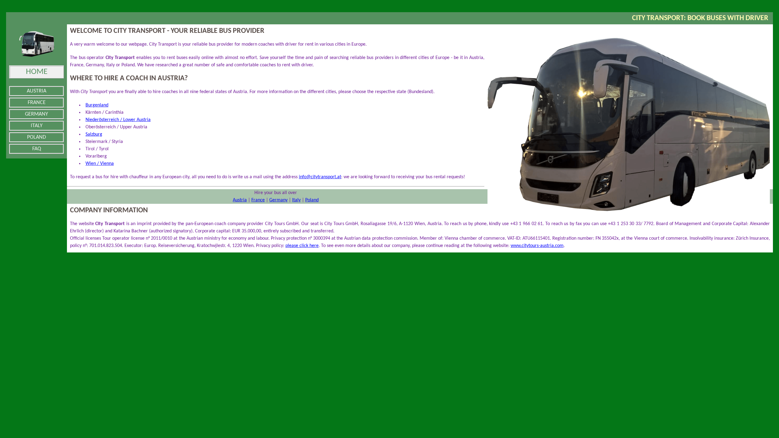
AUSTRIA (36, 91)
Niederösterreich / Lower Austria (118, 119)
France (258, 200)
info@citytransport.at (320, 177)
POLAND (36, 137)
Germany (278, 200)
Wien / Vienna (100, 163)
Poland (312, 200)
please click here (302, 245)
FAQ (36, 149)
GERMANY (36, 114)
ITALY (37, 126)
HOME (36, 72)
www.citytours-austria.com (537, 245)
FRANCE (37, 103)
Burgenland (97, 105)
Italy (296, 200)
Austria (240, 200)
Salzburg (94, 134)
